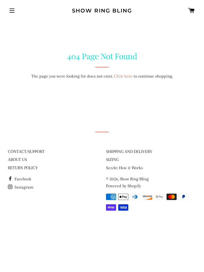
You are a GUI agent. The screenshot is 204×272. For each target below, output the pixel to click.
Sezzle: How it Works (124, 167)
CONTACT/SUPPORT (26, 151)
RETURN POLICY (23, 167)
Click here (123, 76)
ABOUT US (17, 159)
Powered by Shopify (123, 185)
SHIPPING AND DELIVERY (129, 151)
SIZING (112, 159)
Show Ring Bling (102, 10)
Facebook (22, 178)
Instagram (23, 187)
